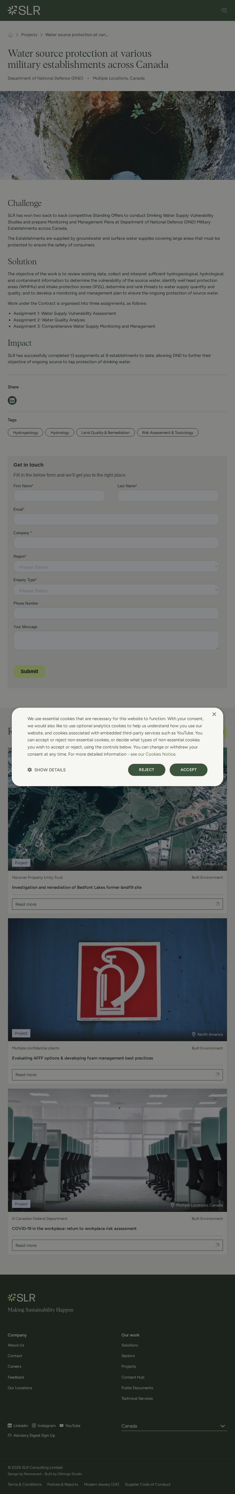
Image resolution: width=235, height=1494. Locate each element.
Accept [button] (189, 769)
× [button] (214, 714)
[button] (47, 769)
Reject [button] (146, 769)
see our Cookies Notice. (153, 754)
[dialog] (117, 747)
